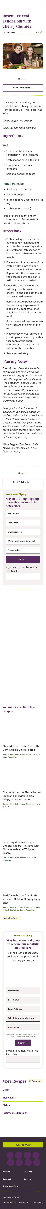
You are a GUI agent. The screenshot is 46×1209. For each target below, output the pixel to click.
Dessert (23, 857)
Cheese (26, 907)
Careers (28, 1171)
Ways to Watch (23, 1144)
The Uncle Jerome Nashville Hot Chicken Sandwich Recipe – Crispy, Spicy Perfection (22, 796)
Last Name (13, 522)
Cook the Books (8, 754)
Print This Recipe (21, 87)
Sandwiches (36, 804)
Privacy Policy (8, 1203)
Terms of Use (23, 1203)
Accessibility (38, 1203)
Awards (6, 1171)
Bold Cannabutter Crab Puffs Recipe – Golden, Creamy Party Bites (21, 899)
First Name (13, 513)
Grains (22, 754)
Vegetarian (7, 860)
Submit (21, 559)
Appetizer (19, 907)
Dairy (17, 754)
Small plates (14, 910)
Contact (7, 1179)
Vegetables (12, 757)
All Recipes (34, 1081)
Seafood (6, 807)
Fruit (29, 857)
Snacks (22, 910)
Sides (38, 754)
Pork (33, 754)
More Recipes (10, 918)
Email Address (15, 532)
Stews (5, 757)
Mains (28, 754)
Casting (28, 1179)
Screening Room (11, 1186)
